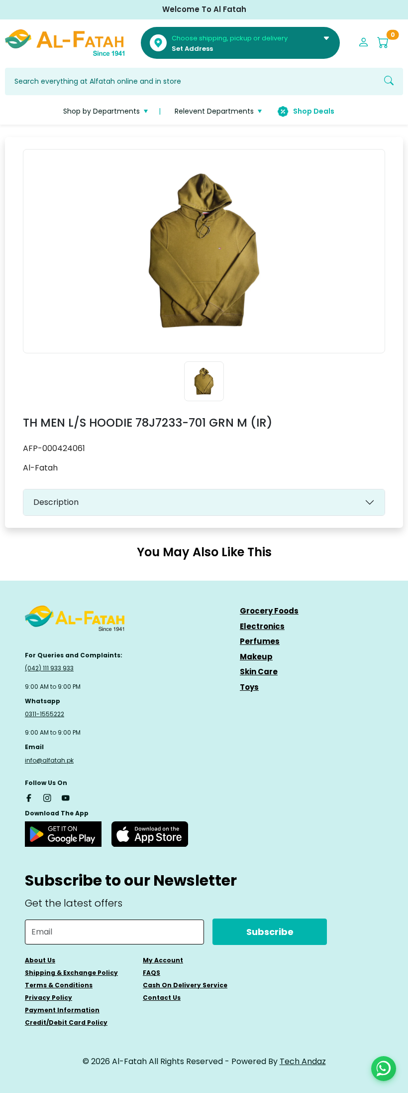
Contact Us (162, 997)
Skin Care (259, 671)
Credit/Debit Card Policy (66, 1022)
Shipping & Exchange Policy (71, 972)
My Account (163, 960)
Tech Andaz (303, 1061)
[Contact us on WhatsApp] (383, 1068)
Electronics (262, 626)
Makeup (256, 656)
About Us (40, 960)
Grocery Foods (269, 611)
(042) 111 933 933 (49, 668)
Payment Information (62, 1010)
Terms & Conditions (59, 985)
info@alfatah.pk (49, 760)
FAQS (151, 972)
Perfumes (260, 641)
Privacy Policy (48, 997)
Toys (249, 687)
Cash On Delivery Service (185, 985)
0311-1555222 (44, 714)
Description (56, 502)
